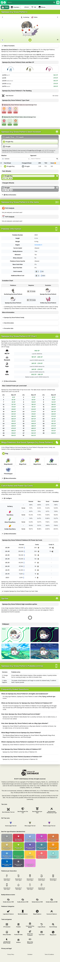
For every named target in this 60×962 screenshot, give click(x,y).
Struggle (7, 146)
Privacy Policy (10, 954)
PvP (35, 7)
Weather (4, 155)
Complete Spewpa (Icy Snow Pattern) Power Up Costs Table (21, 591)
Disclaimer (30, 954)
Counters (16, 7)
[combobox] (30, 2)
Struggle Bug (9, 141)
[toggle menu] (54, 2)
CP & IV (26, 7)
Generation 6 (38, 245)
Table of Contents (9, 45)
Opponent (33, 155)
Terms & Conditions (49, 954)
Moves (43, 7)
